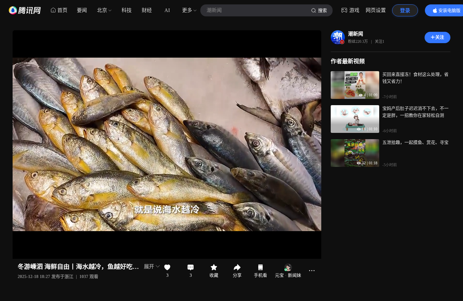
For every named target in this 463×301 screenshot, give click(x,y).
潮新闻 (355, 34)
